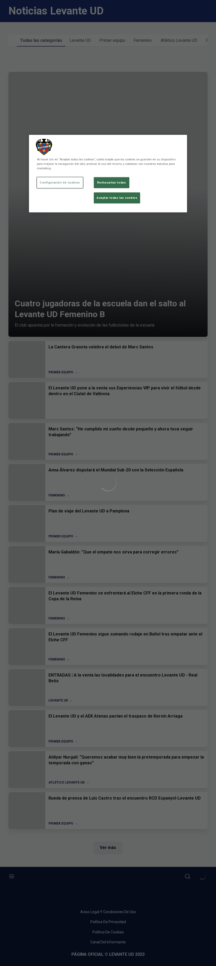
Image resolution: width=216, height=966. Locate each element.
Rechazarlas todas (111, 182)
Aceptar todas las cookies (117, 198)
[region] (108, 173)
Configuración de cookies (60, 182)
